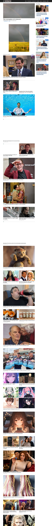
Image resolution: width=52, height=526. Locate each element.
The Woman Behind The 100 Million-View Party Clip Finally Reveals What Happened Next (41, 14)
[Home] (8, 1)
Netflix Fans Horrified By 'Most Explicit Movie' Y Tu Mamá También (42, 37)
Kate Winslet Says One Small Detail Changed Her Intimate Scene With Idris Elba (42, 48)
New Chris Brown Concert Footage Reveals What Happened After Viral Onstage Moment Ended (41, 73)
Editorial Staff (6, 20)
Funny (9, 20)
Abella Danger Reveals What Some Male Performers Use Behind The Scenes (41, 60)
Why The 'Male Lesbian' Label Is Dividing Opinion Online (41, 26)
